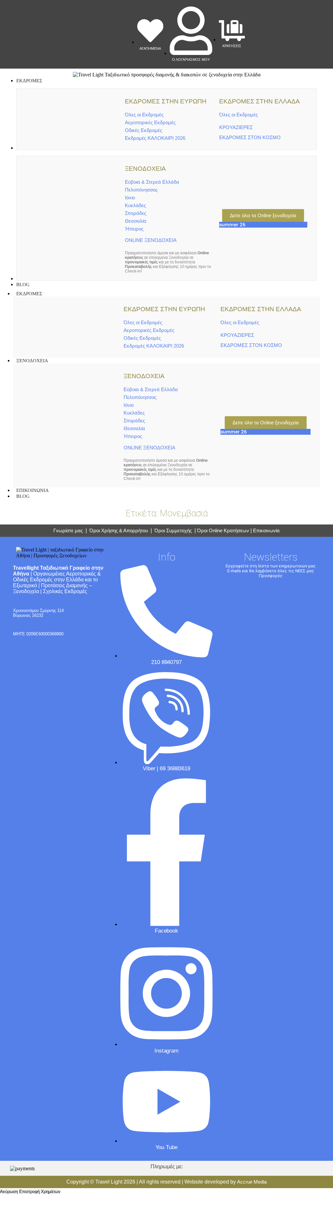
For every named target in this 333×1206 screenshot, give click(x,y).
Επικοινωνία (266, 530)
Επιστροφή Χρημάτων (39, 1191)
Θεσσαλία (135, 221)
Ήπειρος (134, 229)
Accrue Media (252, 1182)
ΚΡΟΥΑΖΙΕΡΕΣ (236, 127)
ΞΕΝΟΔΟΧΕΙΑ (32, 360)
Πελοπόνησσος (141, 189)
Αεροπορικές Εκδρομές (150, 122)
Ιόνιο (130, 197)
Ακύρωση (9, 1191)
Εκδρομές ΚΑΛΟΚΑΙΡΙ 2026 (155, 138)
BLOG (23, 496)
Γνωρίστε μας (68, 530)
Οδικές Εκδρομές (143, 130)
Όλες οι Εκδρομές (144, 114)
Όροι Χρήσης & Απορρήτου (118, 530)
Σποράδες (135, 213)
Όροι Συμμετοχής (173, 530)
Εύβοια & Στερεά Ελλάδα (152, 182)
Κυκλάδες (135, 205)
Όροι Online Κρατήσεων (223, 530)
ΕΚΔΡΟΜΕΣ (29, 293)
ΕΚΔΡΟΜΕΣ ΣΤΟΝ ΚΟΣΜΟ (250, 137)
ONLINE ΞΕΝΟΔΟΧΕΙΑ (151, 240)
